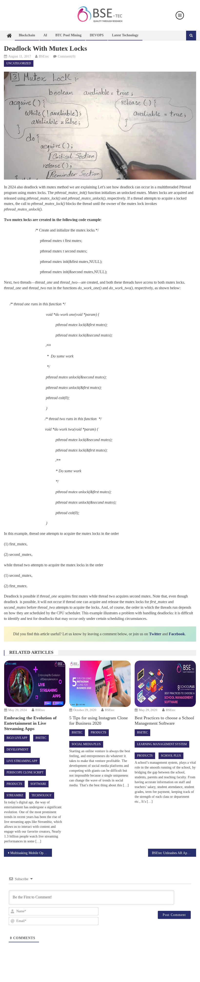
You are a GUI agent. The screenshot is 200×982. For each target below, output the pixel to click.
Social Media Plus (86, 744)
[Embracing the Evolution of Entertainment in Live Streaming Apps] (35, 684)
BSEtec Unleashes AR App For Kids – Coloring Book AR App (174, 853)
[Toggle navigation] (180, 15)
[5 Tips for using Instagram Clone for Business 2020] (100, 684)
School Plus (171, 755)
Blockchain (27, 35)
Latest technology (125, 35)
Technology (41, 795)
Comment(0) (66, 56)
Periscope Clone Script (25, 772)
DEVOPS (97, 35)
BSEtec (44, 56)
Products (14, 784)
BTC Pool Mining (68, 35)
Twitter (155, 634)
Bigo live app (17, 738)
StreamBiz (15, 795)
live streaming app (22, 761)
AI (45, 35)
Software (38, 784)
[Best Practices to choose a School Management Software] (165, 684)
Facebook (177, 634)
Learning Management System (162, 744)
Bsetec (41, 738)
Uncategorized (18, 63)
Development (17, 749)
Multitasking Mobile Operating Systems (31, 853)
